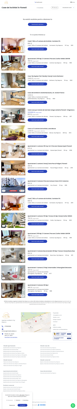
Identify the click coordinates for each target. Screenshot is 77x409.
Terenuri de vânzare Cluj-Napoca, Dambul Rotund (14, 363)
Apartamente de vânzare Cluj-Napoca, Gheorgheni (15, 355)
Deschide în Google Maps (11, 337)
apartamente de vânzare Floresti (24, 302)
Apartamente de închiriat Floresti (10, 373)
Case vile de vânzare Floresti (46, 355)
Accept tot (22, 405)
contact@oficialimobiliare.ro (9, 331)
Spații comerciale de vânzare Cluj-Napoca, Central (52, 363)
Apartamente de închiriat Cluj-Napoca (12, 375)
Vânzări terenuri (7, 360)
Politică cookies (57, 327)
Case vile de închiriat (46, 371)
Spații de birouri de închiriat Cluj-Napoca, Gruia (14, 391)
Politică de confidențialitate (60, 329)
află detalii (22, 395)
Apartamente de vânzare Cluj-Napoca (12, 347)
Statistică (18, 400)
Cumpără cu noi (57, 315)
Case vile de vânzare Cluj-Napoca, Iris (49, 353)
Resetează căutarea (37, 24)
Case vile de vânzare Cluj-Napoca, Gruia (49, 356)
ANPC (54, 325)
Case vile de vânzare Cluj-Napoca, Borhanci (50, 349)
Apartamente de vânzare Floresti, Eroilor (12, 351)
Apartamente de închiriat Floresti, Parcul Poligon (14, 382)
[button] (3, 45)
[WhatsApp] (73, 405)
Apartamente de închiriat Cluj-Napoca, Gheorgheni (15, 380)
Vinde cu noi (56, 317)
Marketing (25, 400)
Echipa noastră (57, 319)
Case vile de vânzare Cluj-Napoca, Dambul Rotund (52, 351)
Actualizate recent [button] (67, 7)
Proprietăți (55, 313)
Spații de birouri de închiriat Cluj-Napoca (12, 387)
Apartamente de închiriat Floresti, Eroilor (12, 376)
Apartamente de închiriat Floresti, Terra (12, 378)
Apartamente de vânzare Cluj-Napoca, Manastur (14, 356)
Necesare (10, 400)
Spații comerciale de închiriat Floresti (11, 389)
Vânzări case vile (44, 346)
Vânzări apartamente (9, 346)
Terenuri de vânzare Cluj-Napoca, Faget (12, 365)
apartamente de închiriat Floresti (37, 304)
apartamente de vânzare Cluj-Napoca (41, 302)
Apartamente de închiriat (10, 371)
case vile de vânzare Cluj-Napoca (60, 302)
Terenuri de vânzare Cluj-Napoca (11, 362)
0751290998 (8, 326)
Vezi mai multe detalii (37, 49)
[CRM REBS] (42, 405)
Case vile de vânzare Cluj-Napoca (48, 347)
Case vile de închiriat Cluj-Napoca (48, 373)
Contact (55, 321)
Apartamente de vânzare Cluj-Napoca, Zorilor (13, 353)
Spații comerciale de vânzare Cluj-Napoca (50, 362)
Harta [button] (22, 51)
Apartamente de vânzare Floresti (10, 349)
